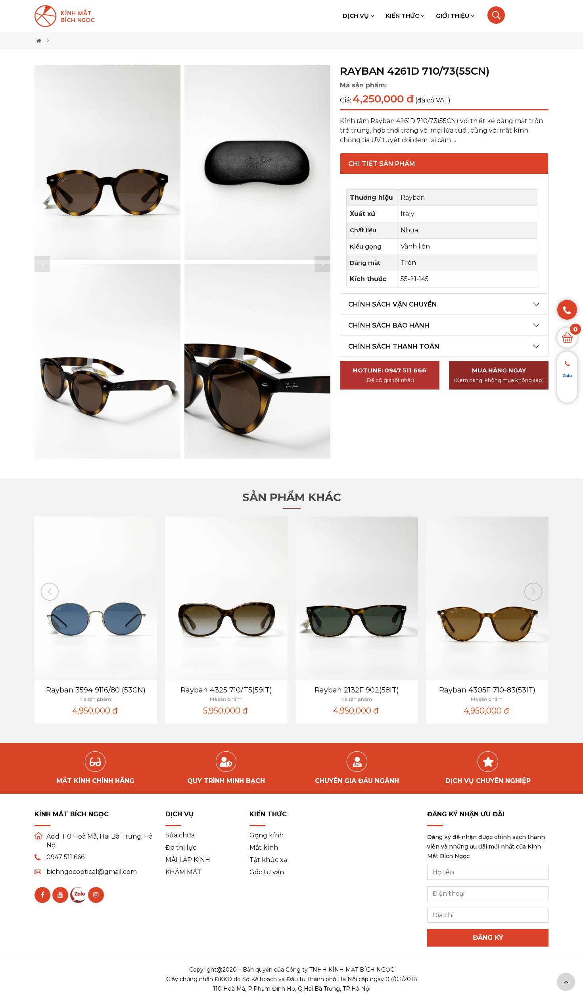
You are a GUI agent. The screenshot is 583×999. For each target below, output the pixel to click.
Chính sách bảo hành (389, 325)
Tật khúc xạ (268, 860)
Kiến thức (403, 15)
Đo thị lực (180, 848)
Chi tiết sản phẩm (381, 164)
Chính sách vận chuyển (392, 304)
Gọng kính (266, 835)
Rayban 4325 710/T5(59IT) (226, 690)
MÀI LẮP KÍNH (187, 860)
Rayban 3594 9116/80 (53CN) (96, 690)
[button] (42, 264)
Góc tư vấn (266, 872)
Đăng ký (488, 937)
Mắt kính (263, 848)
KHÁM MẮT (183, 872)
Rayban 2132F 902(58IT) (357, 690)
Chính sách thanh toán (393, 346)
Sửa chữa (180, 835)
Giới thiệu (453, 15)
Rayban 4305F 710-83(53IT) (487, 690)
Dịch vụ (356, 15)
